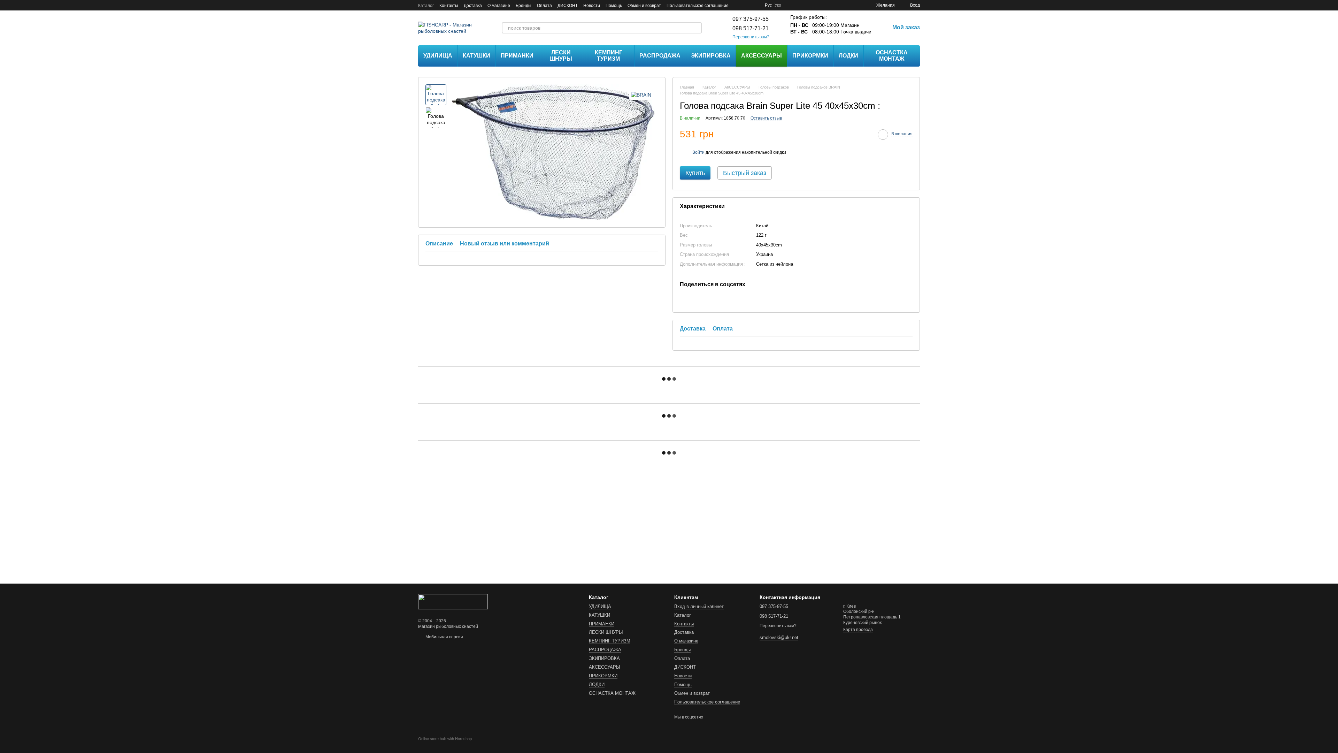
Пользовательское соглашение (698, 5)
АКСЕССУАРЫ (761, 56)
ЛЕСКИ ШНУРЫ (560, 56)
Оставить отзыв (766, 118)
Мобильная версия (443, 636)
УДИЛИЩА (437, 56)
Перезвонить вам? (750, 37)
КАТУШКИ (476, 56)
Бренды (523, 5)
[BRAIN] (641, 95)
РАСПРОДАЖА (659, 56)
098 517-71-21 (750, 28)
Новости (591, 5)
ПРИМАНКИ (517, 56)
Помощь (614, 5)
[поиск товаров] (696, 27)
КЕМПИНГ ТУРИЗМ (608, 56)
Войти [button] (698, 152)
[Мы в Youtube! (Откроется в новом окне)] (746, 5)
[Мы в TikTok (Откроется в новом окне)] (755, 5)
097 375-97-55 (750, 19)
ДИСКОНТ (568, 5)
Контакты (448, 5)
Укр (778, 5)
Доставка (473, 5)
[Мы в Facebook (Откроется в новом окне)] (738, 5)
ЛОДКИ (848, 56)
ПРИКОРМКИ (810, 56)
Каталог (426, 5)
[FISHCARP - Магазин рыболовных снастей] (453, 601)
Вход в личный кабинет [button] (699, 606)
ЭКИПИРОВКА (711, 56)
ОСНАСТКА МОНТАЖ (892, 56)
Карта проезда (858, 629)
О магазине (498, 5)
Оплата (544, 5)
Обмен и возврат (644, 5)
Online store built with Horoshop (445, 739)
